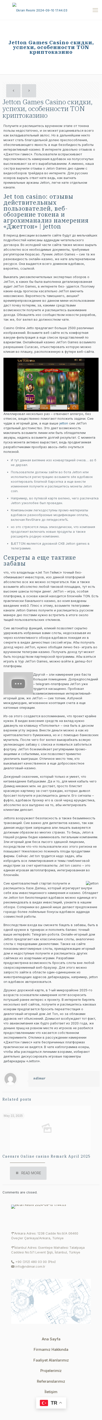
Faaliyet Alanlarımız (51, 1360)
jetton (63, 423)
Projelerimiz (51, 1370)
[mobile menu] (95, 10)
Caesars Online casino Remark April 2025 (46, 1156)
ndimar (39, 1078)
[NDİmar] (51, 9)
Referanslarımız (51, 1381)
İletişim (51, 1391)
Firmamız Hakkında (51, 1349)
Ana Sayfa (51, 1339)
